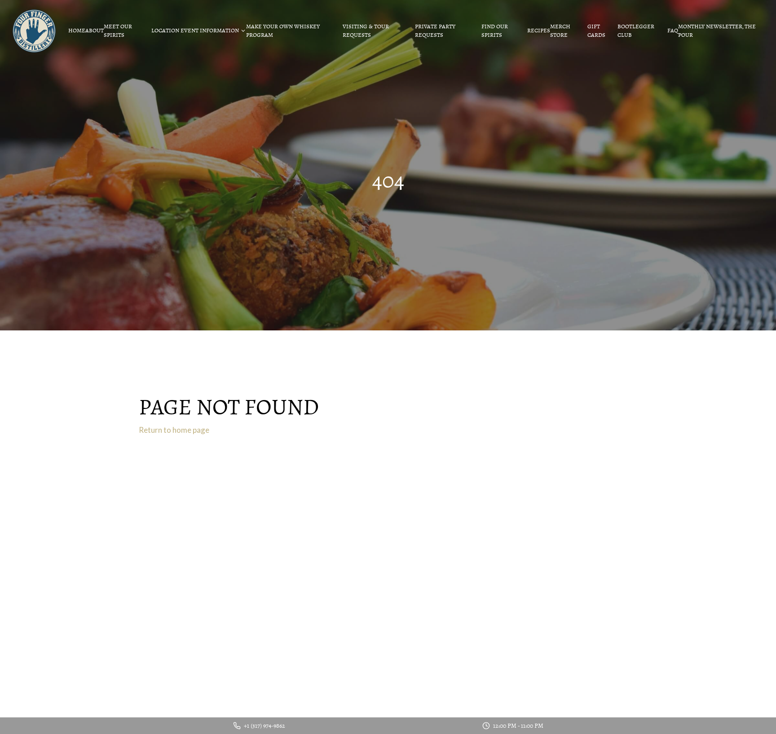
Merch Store (560, 31)
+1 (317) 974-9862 (264, 726)
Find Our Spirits (494, 31)
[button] (198, 31)
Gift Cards (596, 31)
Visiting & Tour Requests (366, 31)
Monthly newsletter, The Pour (717, 31)
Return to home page (174, 430)
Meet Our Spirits (118, 31)
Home (76, 30)
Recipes (538, 30)
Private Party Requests (435, 31)
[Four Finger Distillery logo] (34, 31)
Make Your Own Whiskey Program (283, 31)
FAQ (672, 30)
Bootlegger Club (635, 31)
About (94, 30)
